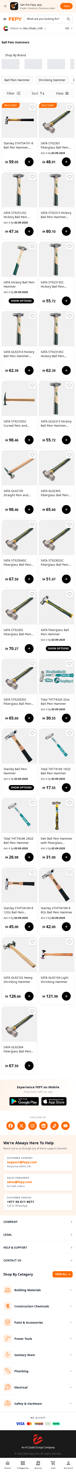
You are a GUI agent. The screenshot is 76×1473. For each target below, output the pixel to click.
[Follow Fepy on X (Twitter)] (21, 1126)
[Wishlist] (32, 107)
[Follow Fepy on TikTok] (54, 1126)
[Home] (15, 19)
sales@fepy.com (19, 1182)
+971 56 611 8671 (20, 1202)
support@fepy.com (22, 1162)
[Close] (5, 6)
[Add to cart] (29, 161)
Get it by (53, 153)
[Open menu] (4, 19)
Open (67, 6)
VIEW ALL (61, 1274)
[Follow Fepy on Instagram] (32, 1126)
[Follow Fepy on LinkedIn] (43, 1126)
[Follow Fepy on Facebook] (10, 1126)
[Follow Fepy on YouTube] (65, 1126)
